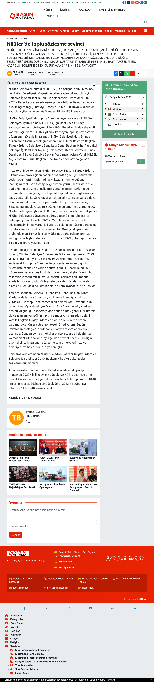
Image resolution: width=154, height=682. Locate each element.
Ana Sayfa (16, 615)
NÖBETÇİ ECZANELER (112, 9)
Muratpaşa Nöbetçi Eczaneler (20, 580)
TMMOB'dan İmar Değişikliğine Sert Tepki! (22, 486)
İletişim (14, 642)
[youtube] (90, 608)
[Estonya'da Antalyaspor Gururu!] (83, 447)
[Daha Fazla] (132, 73)
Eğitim (75, 30)
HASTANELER (52, 15)
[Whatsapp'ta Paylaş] (127, 73)
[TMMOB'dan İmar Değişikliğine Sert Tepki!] (23, 473)
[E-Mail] (28, 422)
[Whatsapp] (135, 558)
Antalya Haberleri (17, 30)
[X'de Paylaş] (121, 73)
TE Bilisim (33, 416)
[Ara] (145, 22)
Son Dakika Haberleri (57, 587)
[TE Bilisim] (16, 417)
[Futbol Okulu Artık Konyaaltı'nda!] (53, 447)
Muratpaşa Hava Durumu (60, 578)
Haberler (12, 38)
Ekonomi (52, 30)
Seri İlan (15, 630)
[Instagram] (119, 558)
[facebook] (24, 608)
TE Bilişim (142, 599)
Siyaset (64, 30)
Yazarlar (15, 626)
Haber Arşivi (88, 587)
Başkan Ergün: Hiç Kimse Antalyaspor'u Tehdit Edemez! (83, 487)
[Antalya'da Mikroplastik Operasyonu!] (53, 473)
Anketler (15, 634)
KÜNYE (48, 9)
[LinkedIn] (124, 558)
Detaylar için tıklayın (125, 133)
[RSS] (141, 558)
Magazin (120, 30)
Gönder (15, 534)
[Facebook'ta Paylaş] (116, 73)
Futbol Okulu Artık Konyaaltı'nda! (49, 459)
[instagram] (68, 608)
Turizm (132, 30)
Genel (32, 30)
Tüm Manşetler (20, 587)
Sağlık (108, 30)
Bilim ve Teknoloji (92, 30)
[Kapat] (152, 680)
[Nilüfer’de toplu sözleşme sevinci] (53, 83)
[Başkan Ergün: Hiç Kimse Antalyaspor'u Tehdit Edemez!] (83, 473)
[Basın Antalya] (22, 15)
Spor (42, 30)
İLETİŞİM (65, 9)
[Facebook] (108, 558)
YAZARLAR (85, 9)
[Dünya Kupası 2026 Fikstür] (143, 146)
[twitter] (46, 608)
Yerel (24, 38)
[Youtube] (130, 558)
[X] (113, 558)
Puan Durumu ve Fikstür (128, 578)
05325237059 (65, 561)
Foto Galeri (17, 623)
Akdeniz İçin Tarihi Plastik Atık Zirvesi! (19, 459)
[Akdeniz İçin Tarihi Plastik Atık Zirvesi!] (23, 447)
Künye (14, 638)
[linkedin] (134, 608)
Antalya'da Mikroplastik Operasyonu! (52, 486)
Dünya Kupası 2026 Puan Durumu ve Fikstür (41, 661)
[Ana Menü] (145, 31)
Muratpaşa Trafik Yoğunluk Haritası (93, 580)
